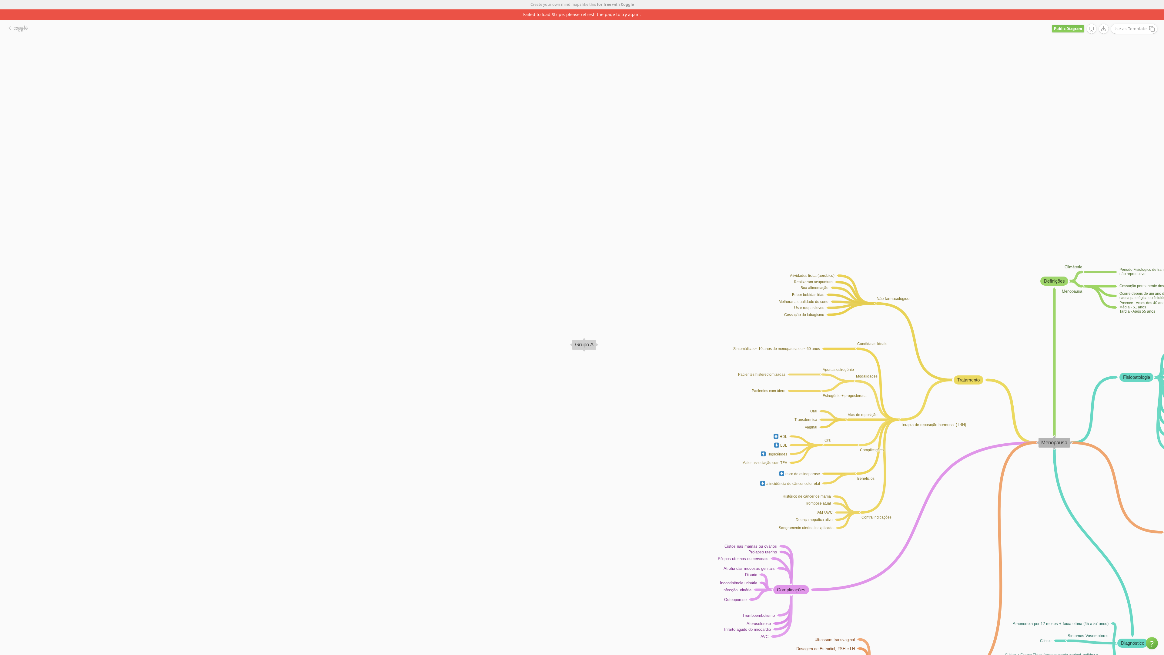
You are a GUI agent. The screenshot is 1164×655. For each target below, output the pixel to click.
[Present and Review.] (1091, 19)
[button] (1152, 643)
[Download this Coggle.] (1104, 18)
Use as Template (1130, 18)
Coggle (627, 4)
